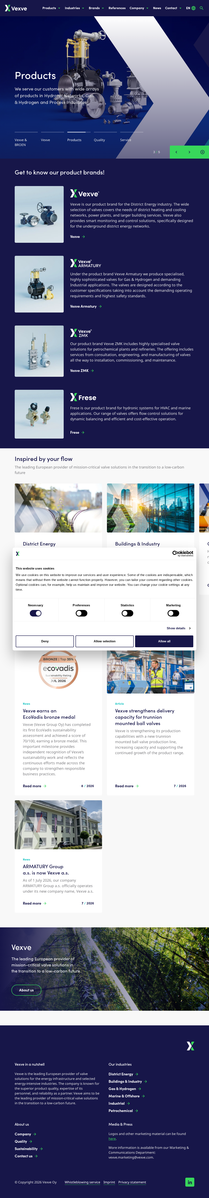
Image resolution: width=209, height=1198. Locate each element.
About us (26, 990)
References (117, 8)
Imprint (109, 1182)
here (112, 1138)
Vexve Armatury (83, 306)
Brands (94, 8)
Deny (45, 641)
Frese (74, 432)
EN (188, 8)
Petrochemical (121, 1111)
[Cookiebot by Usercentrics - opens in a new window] (175, 554)
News (157, 8)
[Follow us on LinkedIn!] (189, 1182)
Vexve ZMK (79, 370)
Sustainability (26, 1149)
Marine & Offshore (124, 1096)
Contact (171, 8)
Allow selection (105, 641)
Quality (21, 1141)
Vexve (75, 236)
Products (49, 8)
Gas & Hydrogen (122, 1089)
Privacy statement (132, 1182)
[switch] (81, 613)
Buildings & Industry (125, 1081)
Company (137, 8)
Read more (32, 786)
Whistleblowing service (82, 1182)
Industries (72, 8)
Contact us (23, 1156)
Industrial (117, 1103)
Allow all (164, 641)
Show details (176, 628)
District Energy (121, 1074)
